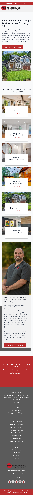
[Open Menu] (30, 8)
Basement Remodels (16, 424)
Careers (16, 458)
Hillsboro (12, 397)
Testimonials (16, 455)
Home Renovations (16, 433)
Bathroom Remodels (16, 427)
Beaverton (18, 395)
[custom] (23, 481)
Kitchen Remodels (16, 438)
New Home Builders (16, 441)
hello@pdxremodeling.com (11, 3)
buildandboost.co (17, 491)
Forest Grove (19, 397)
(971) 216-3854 (25, 3)
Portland (11, 395)
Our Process (16, 453)
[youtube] (16, 481)
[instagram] (13, 481)
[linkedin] (20, 481)
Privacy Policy (25, 491)
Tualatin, (26, 397)
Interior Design (16, 435)
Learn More (16, 113)
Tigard (24, 395)
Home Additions (16, 421)
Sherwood (16, 399)
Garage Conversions (16, 430)
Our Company (16, 450)
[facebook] (9, 481)
